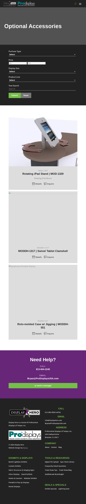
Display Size (14, 68)
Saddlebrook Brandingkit (54, 474)
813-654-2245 (43, 369)
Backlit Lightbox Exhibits (18, 462)
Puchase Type (15, 51)
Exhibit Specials (51, 489)
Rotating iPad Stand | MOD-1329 (42, 173)
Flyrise (25, 448)
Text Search (14, 85)
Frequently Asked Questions (55, 466)
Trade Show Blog (65, 470)
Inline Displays (14, 474)
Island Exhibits (26, 474)
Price (11, 60)
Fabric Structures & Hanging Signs (21, 470)
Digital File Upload (52, 462)
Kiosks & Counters (15, 478)
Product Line (14, 77)
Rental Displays (14, 486)
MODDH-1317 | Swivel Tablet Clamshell (43, 251)
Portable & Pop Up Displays (19, 482)
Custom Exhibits (15, 466)
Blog (60, 447)
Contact (54, 447)
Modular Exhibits (30, 478)
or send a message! (42, 385)
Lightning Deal (63, 489)
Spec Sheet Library (67, 462)
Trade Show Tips (51, 470)
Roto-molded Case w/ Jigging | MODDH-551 (43, 326)
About (47, 447)
